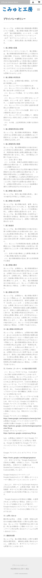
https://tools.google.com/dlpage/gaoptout (20, 458)
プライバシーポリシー (19, 565)
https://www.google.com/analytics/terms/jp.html (22, 418)
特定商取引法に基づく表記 (20, 569)
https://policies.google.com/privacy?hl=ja (20, 433)
